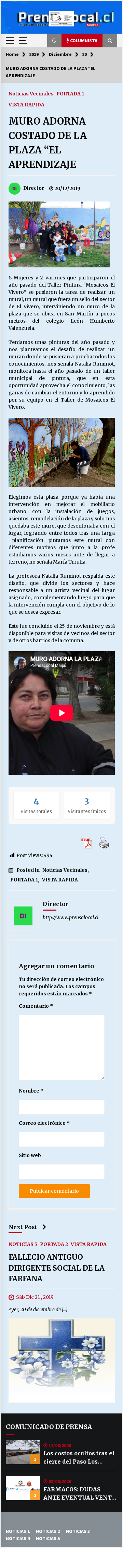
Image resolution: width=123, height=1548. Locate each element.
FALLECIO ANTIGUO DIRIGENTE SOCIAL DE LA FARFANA (57, 1268)
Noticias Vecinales (31, 93)
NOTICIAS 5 (23, 1244)
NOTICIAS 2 (48, 1531)
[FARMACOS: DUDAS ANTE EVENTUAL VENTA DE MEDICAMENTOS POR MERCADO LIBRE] (23, 1488)
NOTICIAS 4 (18, 1538)
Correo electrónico (44, 1123)
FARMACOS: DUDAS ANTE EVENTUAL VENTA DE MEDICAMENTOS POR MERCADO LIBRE (79, 1494)
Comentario (36, 1006)
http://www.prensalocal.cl (70, 917)
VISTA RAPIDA (26, 104)
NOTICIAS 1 (18, 1531)
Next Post (23, 1227)
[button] (54, 40)
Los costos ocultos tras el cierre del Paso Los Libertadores (79, 1458)
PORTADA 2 (54, 1244)
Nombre (31, 1091)
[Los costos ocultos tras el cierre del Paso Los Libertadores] (23, 1452)
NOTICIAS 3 (78, 1531)
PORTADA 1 (70, 93)
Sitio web (30, 1155)
